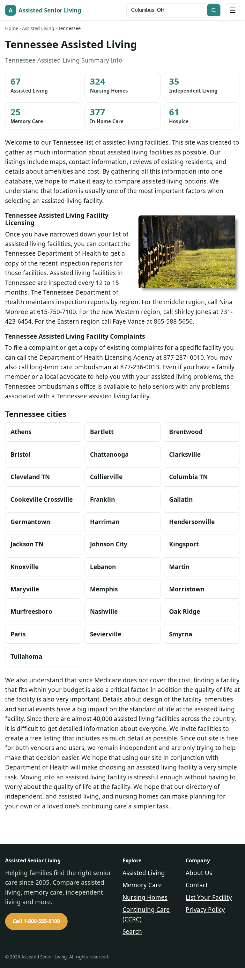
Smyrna (180, 634)
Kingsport (184, 544)
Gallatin (181, 499)
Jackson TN (27, 544)
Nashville (104, 611)
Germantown (30, 522)
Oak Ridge (184, 611)
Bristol (21, 454)
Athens (21, 432)
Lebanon (103, 567)
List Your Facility (209, 897)
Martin (179, 567)
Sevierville (105, 634)
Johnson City (108, 544)
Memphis (104, 589)
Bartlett (102, 432)
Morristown (186, 589)
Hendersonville (192, 522)
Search (132, 931)
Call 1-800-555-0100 (36, 921)
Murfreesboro (31, 611)
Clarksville (185, 454)
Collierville (106, 477)
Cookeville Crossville (42, 499)
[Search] (213, 10)
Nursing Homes (144, 897)
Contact (197, 885)
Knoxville (25, 567)
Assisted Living (38, 28)
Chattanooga (109, 454)
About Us (199, 873)
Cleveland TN (30, 477)
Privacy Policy (205, 909)
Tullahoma (26, 656)
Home (11, 28)
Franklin (102, 499)
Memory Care (142, 885)
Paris (18, 634)
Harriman (104, 522)
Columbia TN (188, 477)
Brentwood (186, 432)
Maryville (25, 589)
